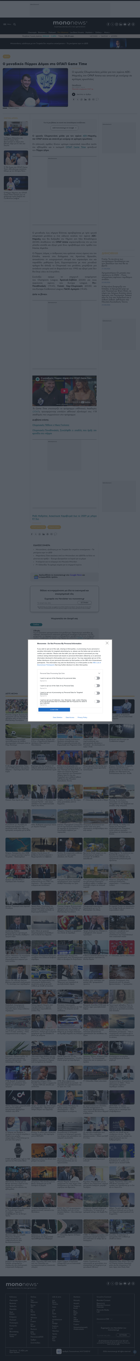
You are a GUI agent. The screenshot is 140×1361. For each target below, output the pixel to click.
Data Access (70, 717)
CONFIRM (54, 710)
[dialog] (70, 680)
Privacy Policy (82, 717)
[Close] (108, 644)
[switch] (97, 678)
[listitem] (70, 673)
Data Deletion (57, 717)
